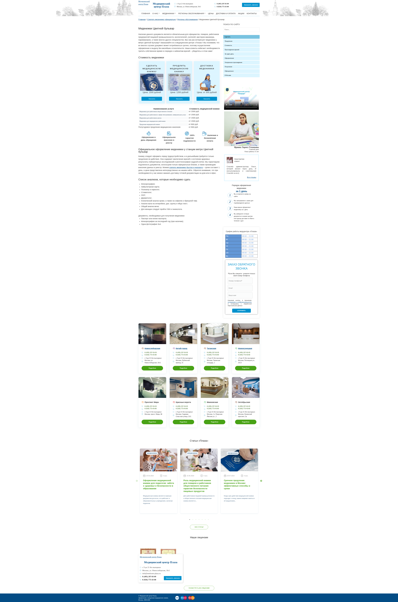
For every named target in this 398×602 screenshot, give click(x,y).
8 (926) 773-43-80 (223, 7)
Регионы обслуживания (191, 13)
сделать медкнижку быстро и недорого (186, 167)
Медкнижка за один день (148, 64)
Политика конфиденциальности (160, 600)
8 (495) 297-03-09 (223, 4)
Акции (241, 13)
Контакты (252, 13)
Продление (228, 41)
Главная (145, 13)
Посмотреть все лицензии (199, 588)
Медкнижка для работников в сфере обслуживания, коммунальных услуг (163, 115)
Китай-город (181, 348)
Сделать (227, 37)
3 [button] (196, 520)
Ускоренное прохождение (233, 62)
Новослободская (152, 348)
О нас (155, 13)
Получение (228, 66)
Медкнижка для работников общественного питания (156, 111)
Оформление (229, 58)
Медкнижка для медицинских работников (152, 121)
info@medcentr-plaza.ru (151, 573)
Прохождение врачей (232, 49)
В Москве (228, 75)
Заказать (151, 99)
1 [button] (190, 520)
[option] (158, 481)
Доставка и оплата (226, 13)
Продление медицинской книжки (150, 124)
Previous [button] (137, 481)
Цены (211, 13)
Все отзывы (251, 177)
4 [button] (199, 520)
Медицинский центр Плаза (161, 5)
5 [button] (202, 520)
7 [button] (208, 520)
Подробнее (152, 368)
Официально (229, 71)
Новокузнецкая (245, 348)
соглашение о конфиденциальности (240, 302)
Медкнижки (168, 13)
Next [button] (261, 481)
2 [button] (193, 520)
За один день (229, 54)
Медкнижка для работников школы (150, 118)
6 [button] (205, 520)
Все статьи (199, 527)
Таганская (211, 348)
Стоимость (228, 45)
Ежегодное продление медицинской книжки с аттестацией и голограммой (177, 66)
